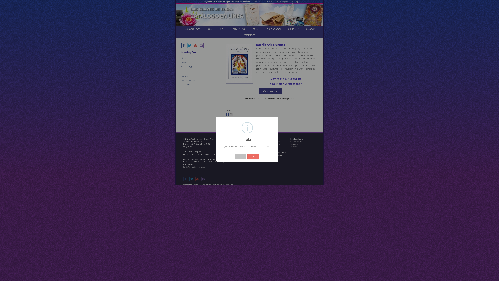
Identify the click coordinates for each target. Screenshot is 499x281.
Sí (240, 156)
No (253, 156)
